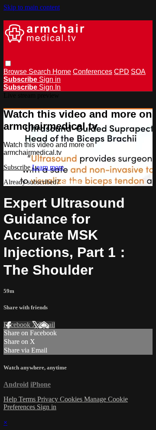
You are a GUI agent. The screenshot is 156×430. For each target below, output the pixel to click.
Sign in (50, 79)
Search (40, 71)
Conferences (92, 71)
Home (61, 71)
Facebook (17, 324)
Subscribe (17, 167)
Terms (28, 399)
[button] (8, 63)
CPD (121, 71)
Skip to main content (31, 7)
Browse (16, 71)
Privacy (48, 399)
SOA (138, 71)
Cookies (72, 399)
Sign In (50, 87)
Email (47, 324)
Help (11, 399)
